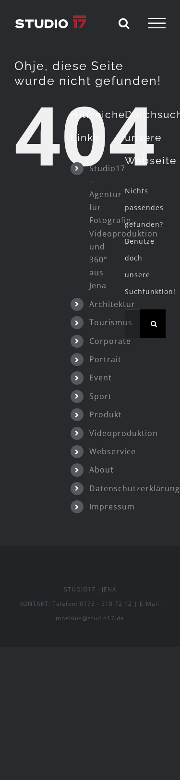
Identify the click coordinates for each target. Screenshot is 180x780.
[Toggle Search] (124, 23)
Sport (100, 396)
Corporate (110, 341)
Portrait (105, 359)
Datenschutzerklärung (134, 488)
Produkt (105, 414)
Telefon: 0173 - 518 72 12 (92, 604)
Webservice (112, 451)
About (101, 469)
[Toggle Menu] (157, 23)
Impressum (112, 506)
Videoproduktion (123, 433)
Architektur (112, 304)
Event (100, 377)
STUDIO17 (80, 589)
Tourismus (110, 322)
